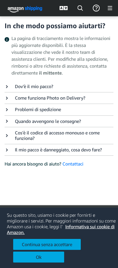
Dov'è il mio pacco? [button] (34, 86)
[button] (59, 86)
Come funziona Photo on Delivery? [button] (50, 98)
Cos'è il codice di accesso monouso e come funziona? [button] (57, 135)
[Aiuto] (96, 8)
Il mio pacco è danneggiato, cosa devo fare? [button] (58, 150)
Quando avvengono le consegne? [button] (48, 121)
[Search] (80, 8)
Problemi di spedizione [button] (38, 109)
